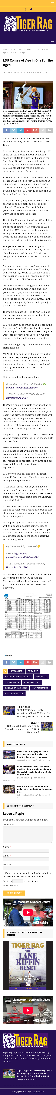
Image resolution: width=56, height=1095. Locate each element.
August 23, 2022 (25, 760)
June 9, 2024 (24, 777)
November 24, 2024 (15, 72)
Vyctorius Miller (14, 693)
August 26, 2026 (25, 1079)
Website (7, 864)
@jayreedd (21, 554)
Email (6, 856)
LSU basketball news (16, 688)
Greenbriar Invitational (18, 676)
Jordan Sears (12, 682)
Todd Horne (35, 72)
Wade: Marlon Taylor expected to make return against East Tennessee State (35, 789)
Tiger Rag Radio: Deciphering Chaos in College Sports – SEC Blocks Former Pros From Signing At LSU (34, 1073)
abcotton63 (40, 760)
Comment (8, 824)
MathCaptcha (14, 885)
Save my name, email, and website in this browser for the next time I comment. (27, 874)
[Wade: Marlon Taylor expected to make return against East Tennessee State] (9, 789)
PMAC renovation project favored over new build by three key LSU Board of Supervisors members (33, 754)
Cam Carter (16, 671)
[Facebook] (25, 9)
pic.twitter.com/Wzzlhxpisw (21, 388)
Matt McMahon (40, 688)
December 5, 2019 (26, 795)
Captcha (7, 881)
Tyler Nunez (42, 795)
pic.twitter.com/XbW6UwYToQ (22, 557)
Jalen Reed (41, 676)
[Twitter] (31, 9)
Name (6, 847)
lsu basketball (32, 682)
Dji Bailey (33, 671)
